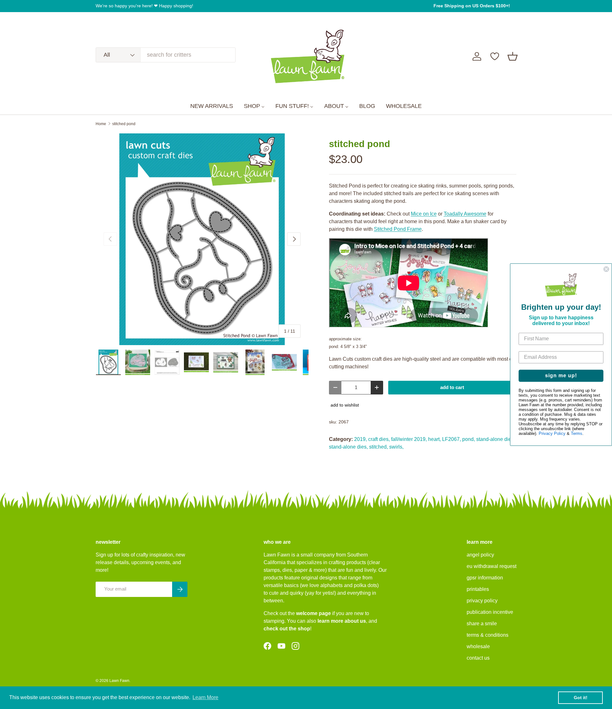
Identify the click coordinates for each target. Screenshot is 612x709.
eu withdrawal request (491, 566)
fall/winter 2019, (409, 439)
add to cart (452, 387)
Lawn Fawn (119, 680)
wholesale (478, 646)
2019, (360, 439)
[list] (202, 239)
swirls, (396, 447)
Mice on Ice (424, 213)
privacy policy (482, 600)
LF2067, (451, 439)
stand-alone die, (494, 439)
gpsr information (485, 577)
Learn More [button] (205, 697)
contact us (478, 658)
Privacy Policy (552, 433)
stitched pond (123, 124)
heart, (434, 439)
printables (478, 589)
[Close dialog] (606, 269)
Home (101, 124)
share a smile (482, 623)
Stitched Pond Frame (398, 229)
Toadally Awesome (465, 213)
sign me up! (561, 375)
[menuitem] (212, 106)
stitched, (378, 447)
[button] (513, 56)
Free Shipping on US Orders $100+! (471, 5)
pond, (468, 439)
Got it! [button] (580, 697)
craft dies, (379, 439)
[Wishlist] (495, 56)
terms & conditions (487, 635)
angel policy (480, 554)
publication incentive (490, 612)
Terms (576, 433)
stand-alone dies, (348, 447)
